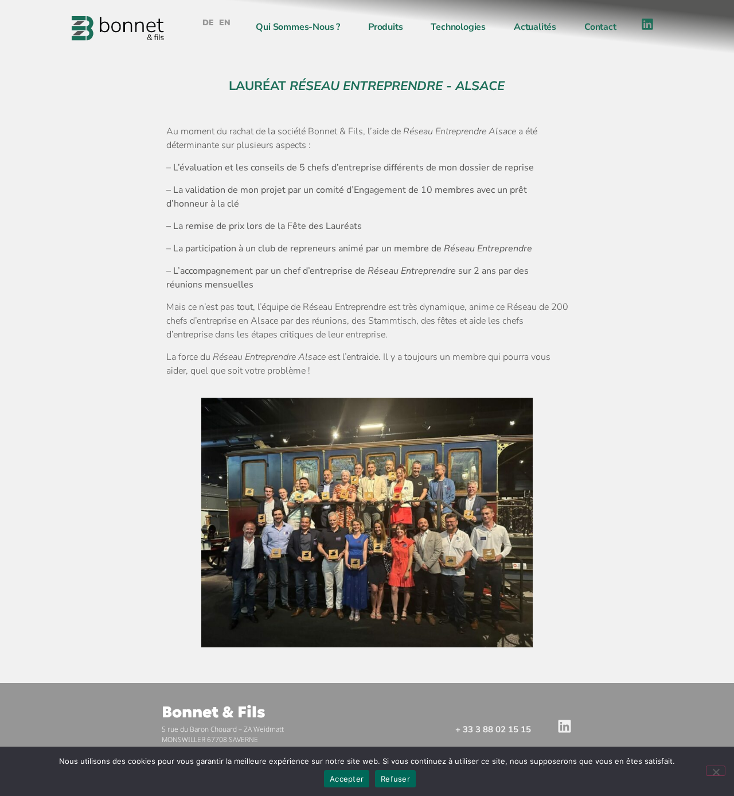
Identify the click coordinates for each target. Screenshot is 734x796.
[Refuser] (715, 771)
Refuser (395, 778)
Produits (385, 27)
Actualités (535, 27)
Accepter (347, 778)
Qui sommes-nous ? (298, 27)
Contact (600, 27)
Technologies (458, 27)
